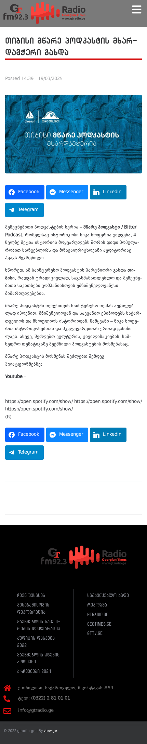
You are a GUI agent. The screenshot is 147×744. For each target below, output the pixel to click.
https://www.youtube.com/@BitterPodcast (74, 377)
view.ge (50, 731)
